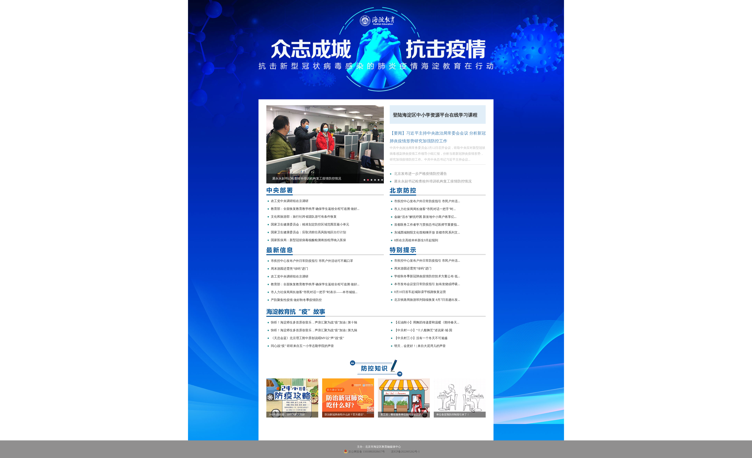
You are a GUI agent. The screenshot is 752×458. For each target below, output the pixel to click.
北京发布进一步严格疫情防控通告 (420, 174)
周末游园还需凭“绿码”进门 (287, 268)
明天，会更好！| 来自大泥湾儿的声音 (418, 346)
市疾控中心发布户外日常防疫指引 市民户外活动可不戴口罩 (310, 260)
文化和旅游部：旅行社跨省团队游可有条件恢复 (302, 216)
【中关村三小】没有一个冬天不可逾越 (419, 338)
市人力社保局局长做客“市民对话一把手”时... (423, 209)
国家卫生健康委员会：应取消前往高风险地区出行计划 (306, 232)
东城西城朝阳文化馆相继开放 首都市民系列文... (425, 232)
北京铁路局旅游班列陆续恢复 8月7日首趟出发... (425, 299)
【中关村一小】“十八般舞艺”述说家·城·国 (421, 330)
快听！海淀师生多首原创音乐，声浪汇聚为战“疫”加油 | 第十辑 (312, 322)
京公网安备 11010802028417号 (366, 451)
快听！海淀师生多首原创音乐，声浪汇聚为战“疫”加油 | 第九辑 (312, 330)
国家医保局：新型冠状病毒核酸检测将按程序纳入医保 (306, 240)
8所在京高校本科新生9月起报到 (414, 240)
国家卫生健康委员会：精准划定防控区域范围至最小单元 (308, 224)
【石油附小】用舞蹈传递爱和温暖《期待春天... (425, 322)
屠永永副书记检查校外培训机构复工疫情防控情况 (433, 181)
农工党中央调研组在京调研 (287, 201)
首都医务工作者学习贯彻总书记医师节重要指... (425, 224)
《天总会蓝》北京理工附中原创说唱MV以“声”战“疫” (305, 338)
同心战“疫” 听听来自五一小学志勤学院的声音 (300, 346)
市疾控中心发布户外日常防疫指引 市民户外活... (425, 201)
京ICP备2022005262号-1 (405, 451)
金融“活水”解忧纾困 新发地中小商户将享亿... (423, 216)
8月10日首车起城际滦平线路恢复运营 (418, 292)
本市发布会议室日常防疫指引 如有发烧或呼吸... (425, 284)
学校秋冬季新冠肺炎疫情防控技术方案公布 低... (425, 276)
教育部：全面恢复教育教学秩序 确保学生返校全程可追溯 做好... (313, 208)
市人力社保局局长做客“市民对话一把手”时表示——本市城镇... (312, 292)
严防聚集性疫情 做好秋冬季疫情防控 (294, 300)
